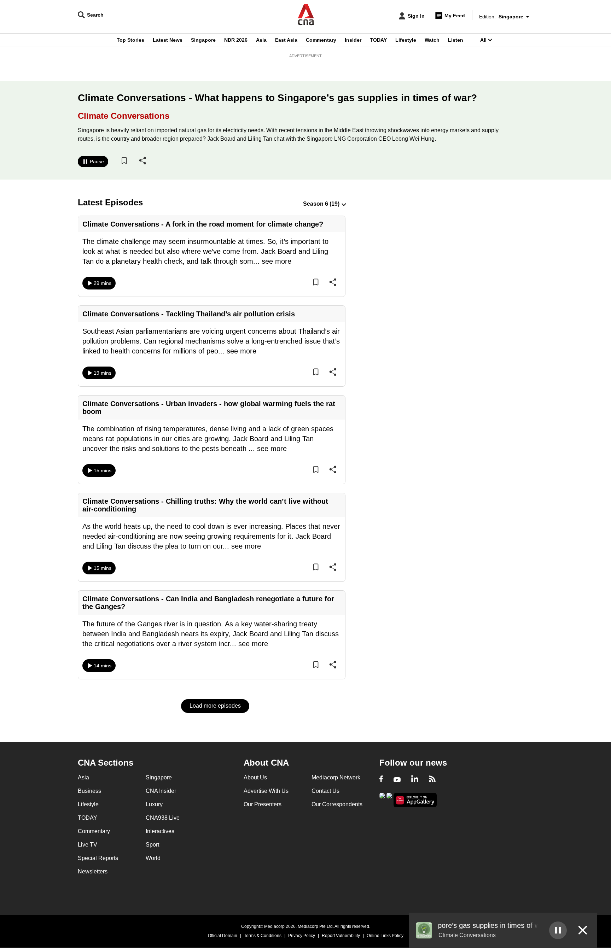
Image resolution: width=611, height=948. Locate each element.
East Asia (286, 40)
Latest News (167, 40)
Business (89, 791)
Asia (261, 40)
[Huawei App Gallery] (415, 800)
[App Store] (389, 799)
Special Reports (98, 858)
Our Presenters (262, 804)
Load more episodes (215, 706)
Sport (152, 845)
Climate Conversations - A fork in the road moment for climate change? (202, 224)
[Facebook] (381, 780)
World (153, 858)
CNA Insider (161, 791)
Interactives (160, 831)
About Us (255, 777)
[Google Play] (382, 799)
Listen (455, 40)
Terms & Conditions (262, 935)
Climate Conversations (123, 116)
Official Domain (222, 935)
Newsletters (92, 871)
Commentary (321, 40)
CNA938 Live (163, 818)
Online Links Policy (385, 935)
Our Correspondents (337, 804)
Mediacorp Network (336, 777)
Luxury (154, 804)
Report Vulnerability (341, 935)
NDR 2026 (236, 40)
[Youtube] (397, 780)
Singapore (203, 40)
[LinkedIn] (414, 780)
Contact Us (325, 791)
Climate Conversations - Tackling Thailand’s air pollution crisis (188, 314)
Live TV (87, 845)
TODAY (378, 40)
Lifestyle (405, 40)
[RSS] (432, 780)
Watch (432, 40)
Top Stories (130, 40)
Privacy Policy (301, 935)
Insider (353, 40)
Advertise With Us (266, 791)
